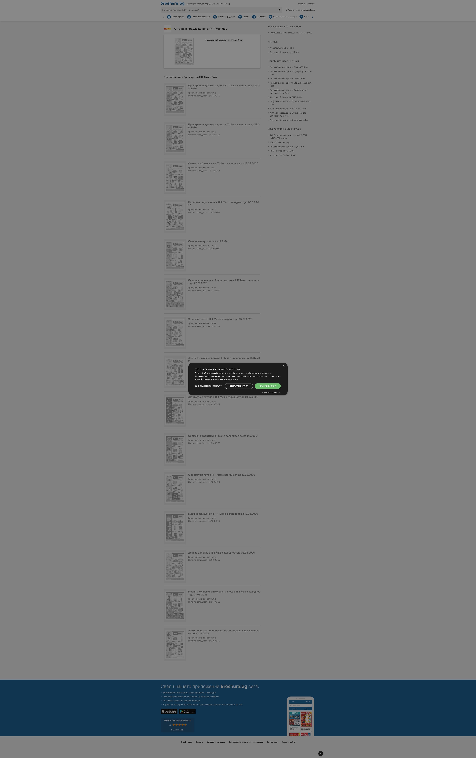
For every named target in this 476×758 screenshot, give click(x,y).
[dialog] (238, 379)
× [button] (283, 366)
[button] (208, 386)
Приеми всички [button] (267, 386)
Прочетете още (231, 379)
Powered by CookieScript (271, 392)
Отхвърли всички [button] (239, 386)
